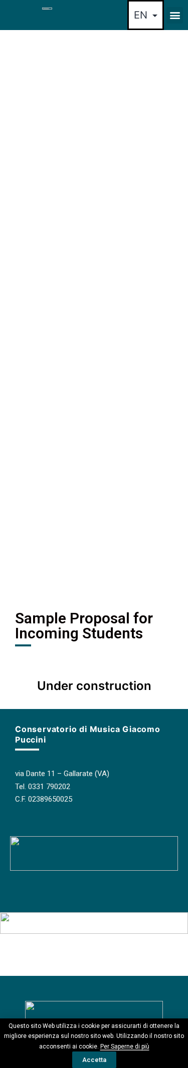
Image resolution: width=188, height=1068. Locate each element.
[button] (174, 15)
